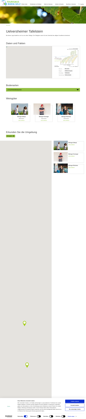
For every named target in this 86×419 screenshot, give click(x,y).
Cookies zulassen (75, 401)
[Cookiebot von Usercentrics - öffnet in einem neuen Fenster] (9, 416)
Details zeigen (71, 416)
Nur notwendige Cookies (75, 409)
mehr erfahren (20, 112)
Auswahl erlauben (75, 405)
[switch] (39, 416)
